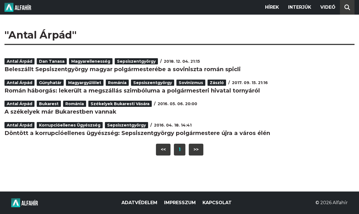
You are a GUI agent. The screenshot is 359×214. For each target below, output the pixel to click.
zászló (217, 82)
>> (196, 149)
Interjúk (299, 7)
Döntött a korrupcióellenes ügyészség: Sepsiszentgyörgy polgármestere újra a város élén (137, 133)
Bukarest (49, 103)
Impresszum (180, 202)
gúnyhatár (50, 82)
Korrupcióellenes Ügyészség (69, 125)
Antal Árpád (19, 61)
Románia (117, 82)
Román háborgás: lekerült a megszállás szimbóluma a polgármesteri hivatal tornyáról (132, 90)
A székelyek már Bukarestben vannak (60, 111)
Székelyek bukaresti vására (120, 103)
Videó (327, 7)
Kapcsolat (217, 202)
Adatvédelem (139, 202)
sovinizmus (191, 82)
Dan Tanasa (52, 61)
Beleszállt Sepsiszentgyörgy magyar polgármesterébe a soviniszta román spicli (122, 69)
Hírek (272, 7)
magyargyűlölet (84, 82)
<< (163, 149)
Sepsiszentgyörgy (136, 61)
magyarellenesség (90, 61)
